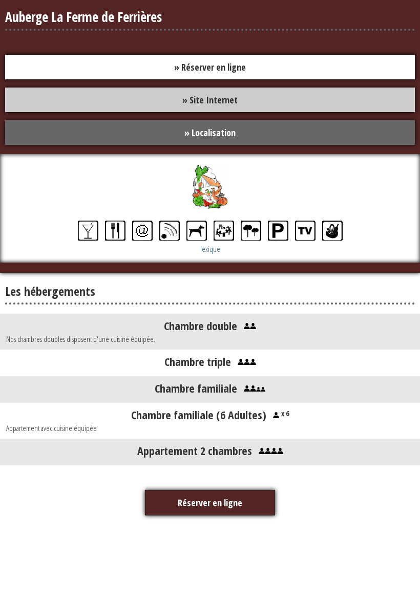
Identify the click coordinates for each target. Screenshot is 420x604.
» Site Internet (210, 100)
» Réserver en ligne (210, 67)
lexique (210, 249)
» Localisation (210, 132)
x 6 (284, 413)
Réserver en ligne (210, 503)
